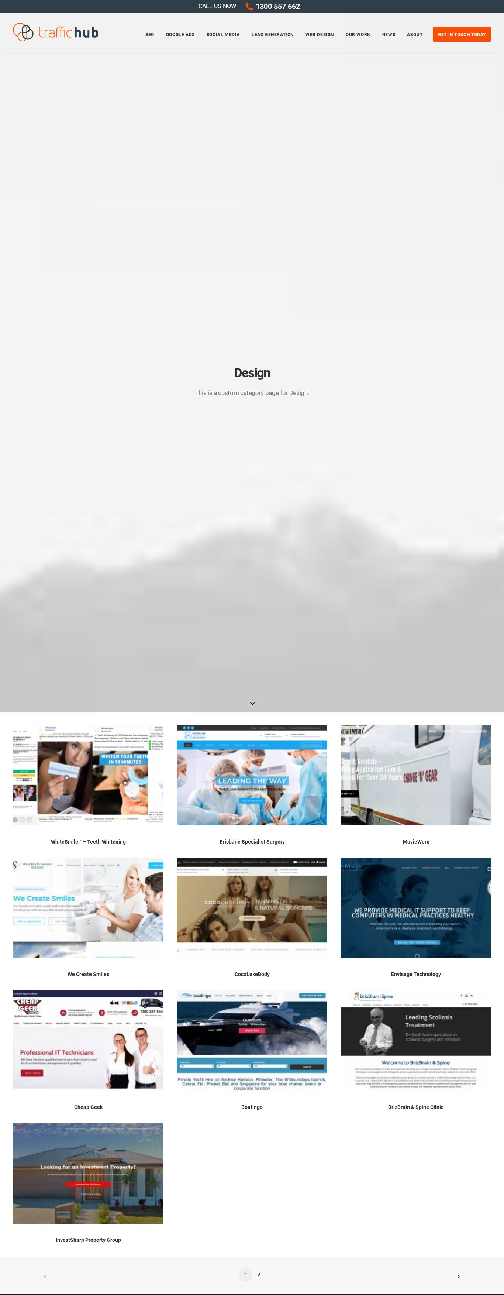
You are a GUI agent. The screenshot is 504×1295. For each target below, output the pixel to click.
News (388, 34)
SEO (149, 34)
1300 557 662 (278, 6)
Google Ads (180, 34)
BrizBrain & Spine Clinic (415, 1107)
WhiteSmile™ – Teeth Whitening (88, 842)
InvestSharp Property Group (88, 1240)
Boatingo (252, 1107)
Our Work (358, 34)
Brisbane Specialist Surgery (252, 842)
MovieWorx (416, 842)
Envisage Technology (416, 974)
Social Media (223, 34)
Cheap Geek (88, 1107)
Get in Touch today (462, 34)
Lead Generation (273, 34)
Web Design (319, 34)
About (414, 34)
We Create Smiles (88, 974)
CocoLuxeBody (252, 974)
